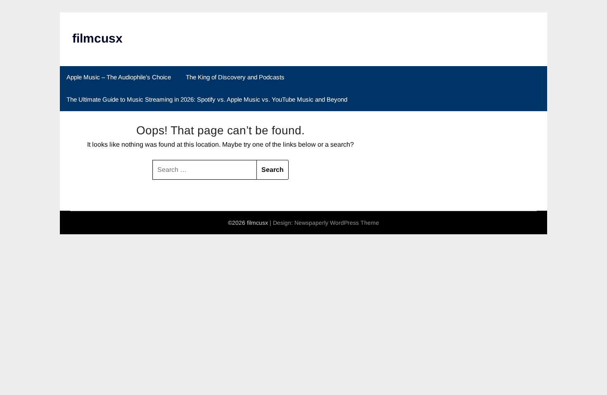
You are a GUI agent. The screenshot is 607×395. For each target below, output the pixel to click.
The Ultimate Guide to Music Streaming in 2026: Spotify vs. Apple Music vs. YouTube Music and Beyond (206, 99)
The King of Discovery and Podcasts (235, 77)
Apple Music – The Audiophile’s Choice (118, 77)
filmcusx (97, 38)
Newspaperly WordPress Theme (336, 222)
